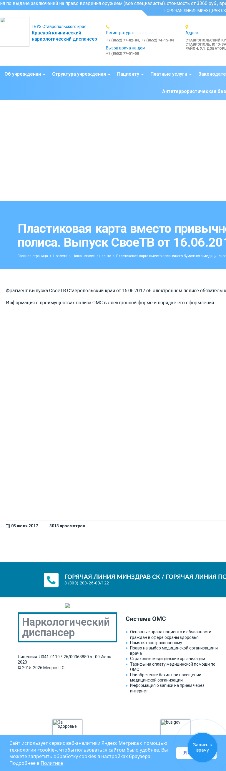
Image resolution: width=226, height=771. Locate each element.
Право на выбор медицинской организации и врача (174, 651)
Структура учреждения (79, 74)
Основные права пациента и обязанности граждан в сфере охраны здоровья (170, 634)
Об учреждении (22, 74)
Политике (52, 763)
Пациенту (128, 74)
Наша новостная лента (92, 256)
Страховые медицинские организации (167, 658)
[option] (145, 33)
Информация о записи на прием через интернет (167, 688)
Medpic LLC (53, 667)
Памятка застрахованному (156, 642)
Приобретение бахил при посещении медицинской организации (165, 677)
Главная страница (33, 256)
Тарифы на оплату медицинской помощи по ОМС (172, 667)
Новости (60, 256)
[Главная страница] (16, 31)
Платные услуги (168, 74)
